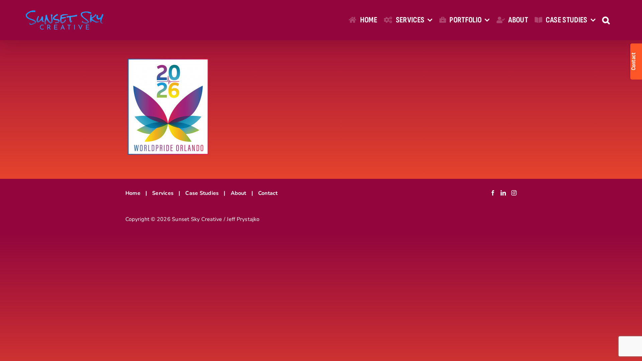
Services (163, 193)
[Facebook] (493, 193)
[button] (606, 20)
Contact (268, 193)
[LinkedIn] (503, 193)
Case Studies (202, 193)
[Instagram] (514, 193)
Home (132, 193)
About (238, 193)
